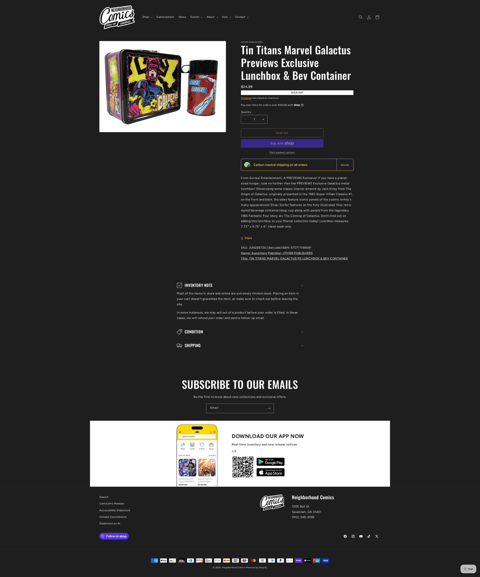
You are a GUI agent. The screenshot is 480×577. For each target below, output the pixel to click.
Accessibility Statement (114, 510)
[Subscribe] (269, 408)
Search (104, 497)
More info (345, 165)
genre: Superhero (254, 253)
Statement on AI (109, 523)
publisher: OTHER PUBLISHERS (290, 253)
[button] (147, 17)
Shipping (246, 98)
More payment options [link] (282, 152)
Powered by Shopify (256, 567)
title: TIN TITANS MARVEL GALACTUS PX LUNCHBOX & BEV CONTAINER (294, 258)
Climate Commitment (113, 517)
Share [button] (248, 238)
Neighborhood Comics (233, 567)
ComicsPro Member (112, 503)
